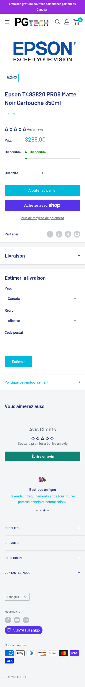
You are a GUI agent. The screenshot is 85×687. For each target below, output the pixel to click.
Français (13, 597)
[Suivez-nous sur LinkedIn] (26, 620)
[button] (16, 129)
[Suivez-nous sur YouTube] (17, 620)
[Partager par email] (77, 234)
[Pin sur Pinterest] (59, 234)
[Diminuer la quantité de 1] (30, 173)
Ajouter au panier (42, 190)
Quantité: (12, 173)
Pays (8, 288)
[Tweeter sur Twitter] (68, 234)
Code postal (14, 332)
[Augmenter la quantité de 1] (55, 173)
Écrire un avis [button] (42, 456)
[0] (76, 22)
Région (10, 310)
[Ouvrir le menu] (7, 22)
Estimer (18, 361)
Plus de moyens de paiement (42, 218)
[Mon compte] (66, 21)
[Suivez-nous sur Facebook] (8, 620)
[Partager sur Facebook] (50, 234)
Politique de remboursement (27, 382)
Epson (10, 114)
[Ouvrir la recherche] (57, 21)
